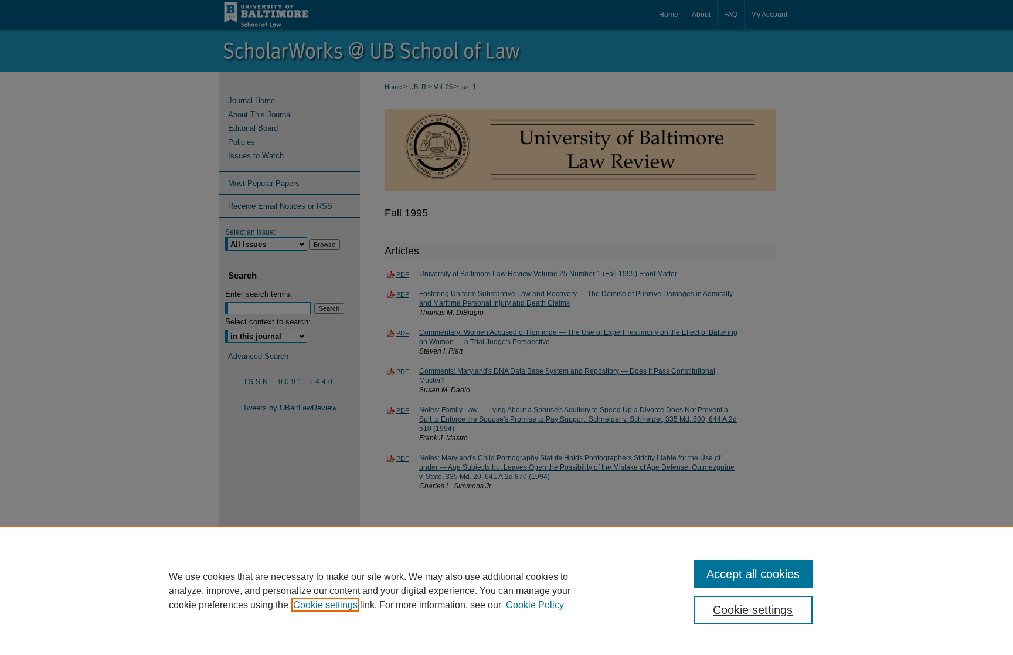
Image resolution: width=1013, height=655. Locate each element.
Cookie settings (325, 605)
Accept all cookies (753, 574)
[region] (506, 590)
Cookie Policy (535, 605)
